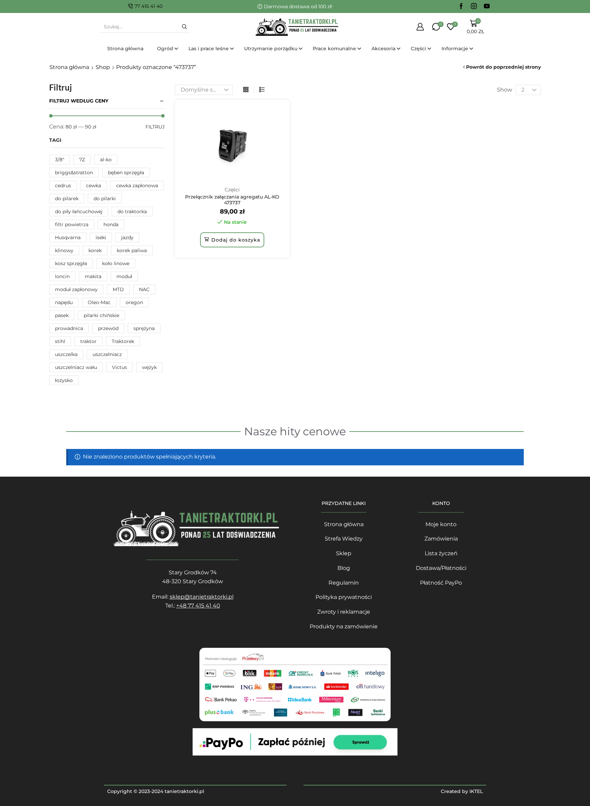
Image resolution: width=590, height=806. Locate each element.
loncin (62, 276)
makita (93, 276)
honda (110, 224)
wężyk (149, 367)
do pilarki (105, 198)
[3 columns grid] (246, 89)
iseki (101, 237)
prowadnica (69, 328)
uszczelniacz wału (76, 367)
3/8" (59, 159)
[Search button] (184, 26)
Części (232, 190)
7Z (82, 159)
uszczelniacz (107, 354)
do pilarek (67, 198)
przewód (108, 328)
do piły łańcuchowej (78, 211)
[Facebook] (461, 6)
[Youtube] (487, 6)
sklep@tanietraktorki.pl (202, 596)
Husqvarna (68, 237)
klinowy (64, 250)
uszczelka (66, 354)
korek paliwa (132, 250)
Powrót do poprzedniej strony (503, 67)
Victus (119, 367)
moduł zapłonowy (76, 289)
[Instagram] (474, 6)
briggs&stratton (74, 172)
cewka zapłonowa (137, 185)
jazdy (127, 237)
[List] (262, 89)
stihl (60, 341)
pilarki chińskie (101, 315)
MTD (118, 289)
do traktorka (132, 211)
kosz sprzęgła (71, 263)
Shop (103, 67)
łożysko (64, 380)
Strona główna (69, 67)
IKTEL (476, 791)
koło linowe (115, 263)
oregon (134, 302)
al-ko (106, 159)
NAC (144, 289)
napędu (64, 302)
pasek (62, 315)
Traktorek (123, 341)
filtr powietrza (71, 224)
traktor (88, 341)
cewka (93, 185)
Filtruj (155, 127)
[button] (232, 239)
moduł (124, 276)
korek (95, 250)
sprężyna (144, 328)
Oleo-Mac (99, 302)
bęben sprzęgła (126, 172)
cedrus (63, 185)
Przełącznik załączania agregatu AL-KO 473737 (232, 200)
